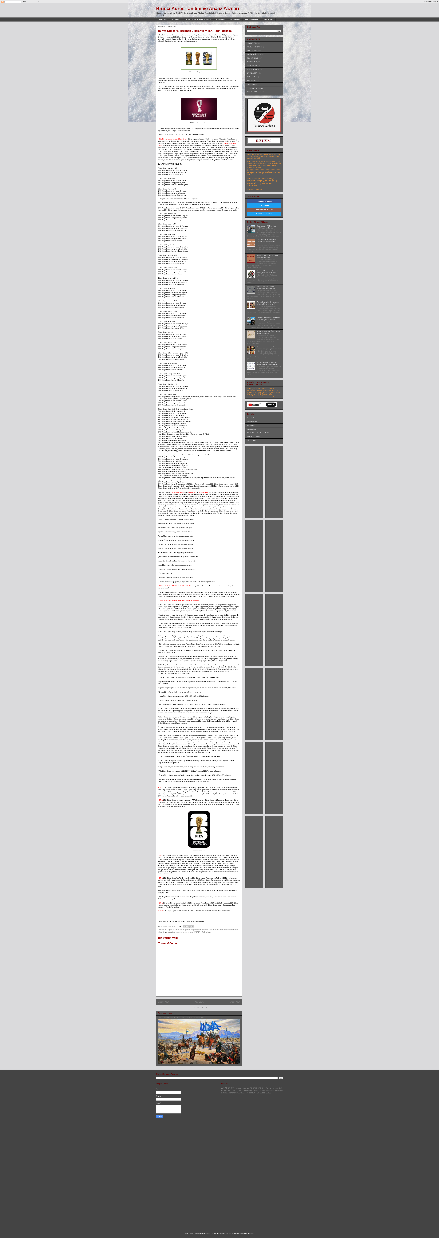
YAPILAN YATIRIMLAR (255, 88)
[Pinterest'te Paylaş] (193, 926)
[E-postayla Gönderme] (180, 926)
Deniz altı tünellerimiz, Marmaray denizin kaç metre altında (268, 318)
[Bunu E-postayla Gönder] (184, 926)
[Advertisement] (256, 481)
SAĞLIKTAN (251, 81)
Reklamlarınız (235, 19)
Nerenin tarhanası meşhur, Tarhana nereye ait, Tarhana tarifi (269, 348)
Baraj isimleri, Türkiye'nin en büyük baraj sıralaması (267, 227)
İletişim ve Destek (252, 19)
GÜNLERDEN (252, 66)
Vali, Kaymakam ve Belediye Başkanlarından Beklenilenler (267, 363)
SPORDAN (197, 932)
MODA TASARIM (253, 69)
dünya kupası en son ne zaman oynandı (176, 930)
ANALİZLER (251, 43)
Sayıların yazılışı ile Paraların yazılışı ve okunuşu (267, 256)
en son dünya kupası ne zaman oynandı (179, 932)
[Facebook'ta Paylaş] (190, 926)
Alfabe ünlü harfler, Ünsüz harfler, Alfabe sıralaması (269, 332)
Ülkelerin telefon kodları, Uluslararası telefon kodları (266, 287)
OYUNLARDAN (252, 73)
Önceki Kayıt (235, 1002)
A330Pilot (208, 1233)
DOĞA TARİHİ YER (254, 54)
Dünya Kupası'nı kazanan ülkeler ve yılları (205, 930)
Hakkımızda (175, 19)
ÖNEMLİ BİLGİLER (254, 92)
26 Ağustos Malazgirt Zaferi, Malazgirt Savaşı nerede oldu (181, 1018)
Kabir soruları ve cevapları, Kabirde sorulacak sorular (266, 240)
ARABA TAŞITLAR (253, 47)
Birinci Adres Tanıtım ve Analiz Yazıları (197, 8)
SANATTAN (251, 77)
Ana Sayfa (163, 19)
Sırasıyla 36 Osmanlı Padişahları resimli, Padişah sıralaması (268, 272)
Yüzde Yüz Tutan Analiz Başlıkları (198, 19)
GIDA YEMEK (252, 62)
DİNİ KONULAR (252, 58)
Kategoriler (220, 19)
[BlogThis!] (186, 926)
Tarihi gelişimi (206, 932)
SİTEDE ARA (268, 19)
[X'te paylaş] (188, 926)
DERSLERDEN (252, 51)
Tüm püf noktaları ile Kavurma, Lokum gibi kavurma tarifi (268, 303)
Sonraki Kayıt (163, 1002)
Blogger (231, 1233)
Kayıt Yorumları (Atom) (201, 1008)
